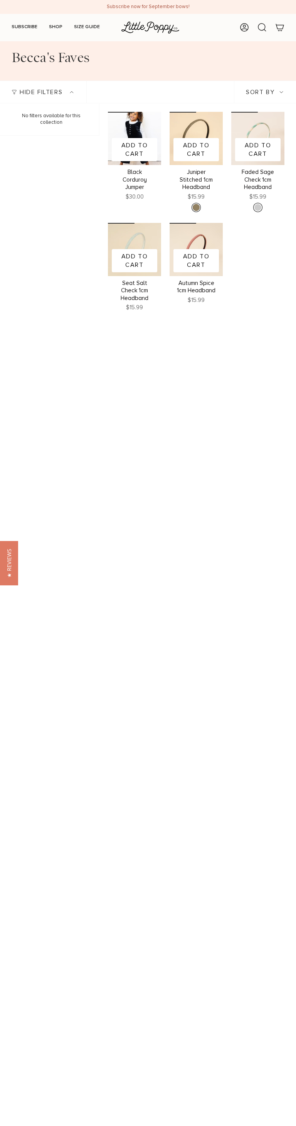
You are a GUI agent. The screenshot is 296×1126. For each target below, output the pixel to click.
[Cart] (280, 27)
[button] (9, 563)
